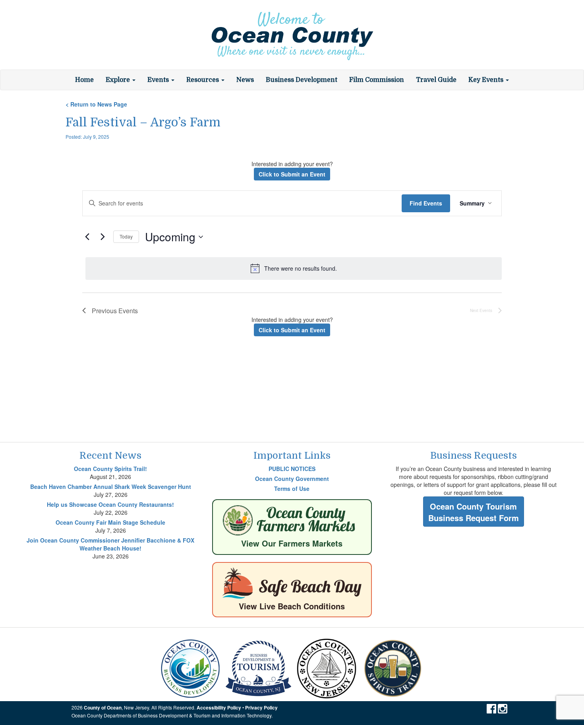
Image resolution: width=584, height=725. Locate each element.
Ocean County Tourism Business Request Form (473, 511)
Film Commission (376, 79)
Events (158, 79)
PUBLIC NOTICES (292, 469)
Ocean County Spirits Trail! (110, 469)
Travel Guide (436, 79)
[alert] (293, 268)
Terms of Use (291, 488)
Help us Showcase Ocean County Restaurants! (110, 504)
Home (84, 79)
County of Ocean (103, 707)
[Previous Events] (87, 237)
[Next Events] (102, 237)
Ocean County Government (292, 479)
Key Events (486, 79)
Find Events (426, 203)
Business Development (301, 79)
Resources (203, 79)
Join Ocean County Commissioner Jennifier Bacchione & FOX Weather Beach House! (110, 544)
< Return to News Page (96, 104)
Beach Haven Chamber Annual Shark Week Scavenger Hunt (110, 486)
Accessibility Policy (219, 707)
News (245, 79)
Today (126, 236)
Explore (118, 79)
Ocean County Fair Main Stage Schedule (110, 522)
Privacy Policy (261, 707)
